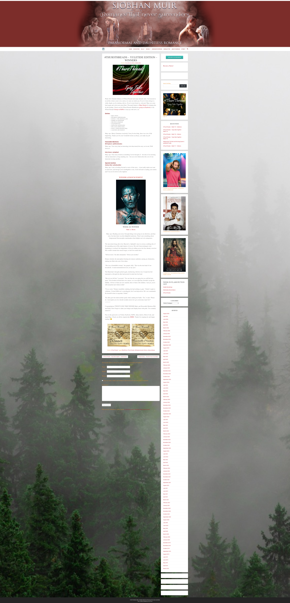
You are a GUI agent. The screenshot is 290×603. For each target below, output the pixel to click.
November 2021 (167, 476)
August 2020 (166, 519)
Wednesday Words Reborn (169, 290)
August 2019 (166, 554)
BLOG (142, 49)
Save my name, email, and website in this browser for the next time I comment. (125, 380)
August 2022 (166, 451)
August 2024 (166, 382)
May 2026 (165, 322)
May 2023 (165, 425)
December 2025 (167, 336)
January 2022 (166, 471)
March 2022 (166, 465)
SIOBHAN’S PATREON (157, 49)
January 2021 (166, 505)
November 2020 (167, 511)
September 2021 (167, 482)
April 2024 (165, 393)
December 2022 (167, 439)
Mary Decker (143, 105)
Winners (145, 350)
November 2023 (167, 408)
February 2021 (166, 502)
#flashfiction (124, 350)
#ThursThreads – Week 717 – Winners (172, 146)
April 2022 (165, 462)
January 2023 (166, 436)
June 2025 (165, 353)
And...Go (183, 85)
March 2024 (166, 396)
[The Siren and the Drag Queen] (174, 186)
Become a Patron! (168, 66)
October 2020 (166, 514)
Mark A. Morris (130, 229)
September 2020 (167, 517)
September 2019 (167, 551)
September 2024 (167, 379)
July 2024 (165, 385)
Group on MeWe (119, 109)
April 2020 (165, 531)
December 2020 (167, 508)
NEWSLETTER (167, 49)
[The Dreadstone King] (174, 271)
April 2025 (165, 359)
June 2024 (165, 388)
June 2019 (165, 559)
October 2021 (166, 479)
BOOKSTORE (136, 49)
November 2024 (167, 373)
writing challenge (151, 350)
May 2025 (165, 356)
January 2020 (166, 539)
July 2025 (165, 350)
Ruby (139, 601)
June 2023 (165, 422)
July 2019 (165, 557)
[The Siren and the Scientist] (174, 230)
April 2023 (165, 428)
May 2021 (165, 494)
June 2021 (165, 491)
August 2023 (166, 416)
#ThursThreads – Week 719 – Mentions (172, 127)
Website (104, 376)
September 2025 (167, 345)
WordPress (150, 601)
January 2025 (166, 368)
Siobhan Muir (138, 63)
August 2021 (166, 485)
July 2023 (165, 419)
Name (104, 367)
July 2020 (165, 522)
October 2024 (166, 376)
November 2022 (167, 442)
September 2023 (167, 413)
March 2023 (166, 431)
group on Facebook (145, 107)
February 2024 (166, 399)
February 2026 (166, 330)
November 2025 (167, 339)
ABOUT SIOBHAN (176, 49)
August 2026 (166, 313)
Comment (105, 385)
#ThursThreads (114, 350)
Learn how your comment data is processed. (137, 409)
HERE (132, 317)
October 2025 (166, 342)
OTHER (183, 49)
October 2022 (166, 445)
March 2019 (166, 568)
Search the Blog (167, 83)
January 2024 (166, 402)
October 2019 (166, 548)
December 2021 (167, 474)
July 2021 (165, 488)
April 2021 (165, 496)
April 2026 (165, 325)
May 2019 (165, 562)
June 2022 (165, 456)
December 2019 (167, 542)
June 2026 (165, 319)
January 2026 (166, 333)
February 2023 (166, 433)
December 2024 (167, 370)
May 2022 (165, 459)
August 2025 (166, 348)
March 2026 (166, 327)
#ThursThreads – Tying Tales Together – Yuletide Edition (115, 356)
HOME (130, 49)
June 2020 (165, 525)
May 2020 (165, 528)
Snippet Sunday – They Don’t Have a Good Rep (148, 356)
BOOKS (148, 49)
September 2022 (167, 448)
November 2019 (167, 545)
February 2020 (166, 537)
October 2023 (166, 411)
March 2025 (166, 362)
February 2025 (166, 365)
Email (104, 371)
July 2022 (165, 454)
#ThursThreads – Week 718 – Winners (172, 134)
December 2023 (167, 405)
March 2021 (166, 499)
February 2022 (166, 468)
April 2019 (165, 565)
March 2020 (166, 534)
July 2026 (165, 316)
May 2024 (165, 390)
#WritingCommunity (139, 350)
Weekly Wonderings (167, 287)
